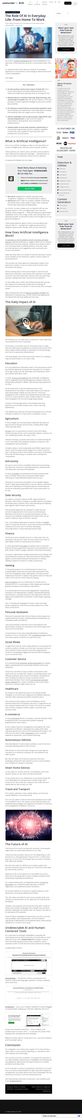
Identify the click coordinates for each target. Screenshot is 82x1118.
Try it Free (68, 3)
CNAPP (46, 522)
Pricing (51, 2)
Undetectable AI (15, 1081)
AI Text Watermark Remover (64, 194)
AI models (15, 474)
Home (7, 23)
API (55, 2)
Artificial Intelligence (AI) (23, 61)
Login (75, 3)
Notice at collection (49, 1116)
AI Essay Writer (63, 205)
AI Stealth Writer (63, 211)
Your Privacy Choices (67, 1116)
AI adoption (29, 733)
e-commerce (14, 718)
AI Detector (9, 1007)
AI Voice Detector (64, 184)
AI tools (8, 431)
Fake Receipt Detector (65, 190)
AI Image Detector (64, 187)
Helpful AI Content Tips (12, 12)
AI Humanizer (10, 978)
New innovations (11, 582)
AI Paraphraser (63, 178)
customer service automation (31, 663)
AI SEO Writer (62, 208)
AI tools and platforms (20, 378)
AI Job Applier (63, 175)
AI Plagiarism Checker (65, 181)
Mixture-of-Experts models (35, 293)
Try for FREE (30, 189)
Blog (11, 23)
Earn (59, 2)
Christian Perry (9, 25)
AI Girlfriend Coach (39, 635)
